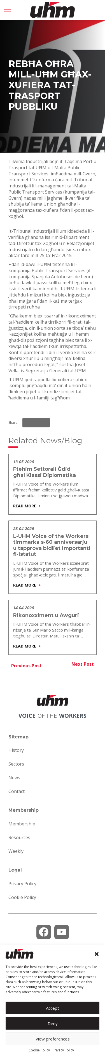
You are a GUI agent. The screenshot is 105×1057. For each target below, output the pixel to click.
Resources (19, 837)
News (14, 777)
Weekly (16, 851)
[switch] (7, 10)
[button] (96, 954)
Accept (52, 1008)
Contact (16, 791)
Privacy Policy (63, 1050)
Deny (53, 1023)
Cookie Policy (39, 1050)
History (16, 750)
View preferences (53, 1039)
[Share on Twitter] (43, 422)
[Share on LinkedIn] (36, 422)
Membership (21, 824)
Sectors (16, 764)
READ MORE (24, 506)
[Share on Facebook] (28, 422)
